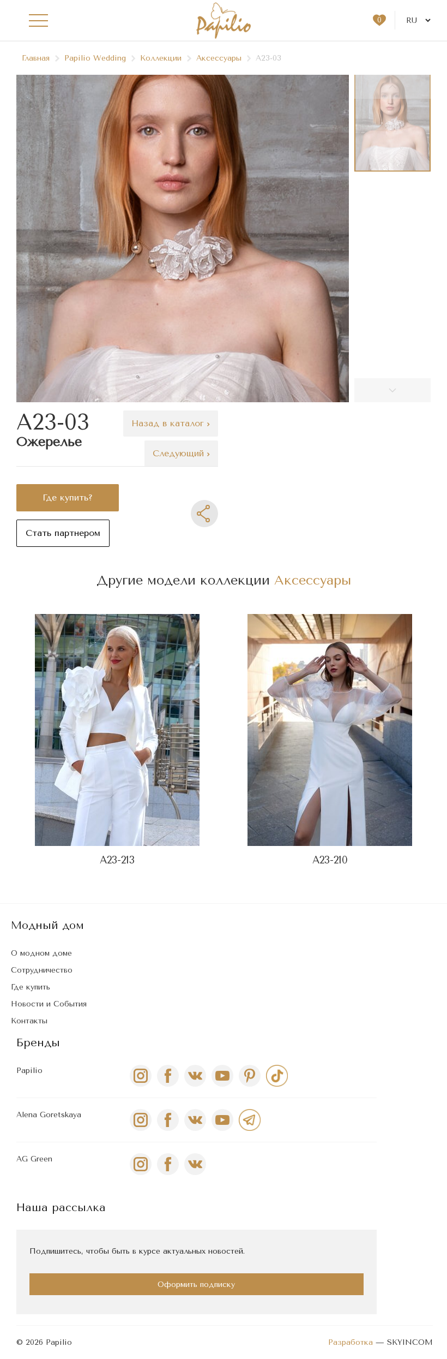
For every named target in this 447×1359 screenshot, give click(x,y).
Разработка (350, 1342)
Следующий (180, 453)
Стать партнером (63, 533)
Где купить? (68, 497)
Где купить (30, 987)
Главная (36, 58)
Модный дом (47, 925)
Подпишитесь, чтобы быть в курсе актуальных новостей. (137, 1251)
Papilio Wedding (95, 58)
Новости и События (49, 1004)
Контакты (29, 1021)
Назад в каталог (169, 423)
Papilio (29, 1070)
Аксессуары (218, 58)
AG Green (34, 1159)
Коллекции (161, 58)
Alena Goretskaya (48, 1114)
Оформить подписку (196, 1284)
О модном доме (41, 953)
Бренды (38, 1042)
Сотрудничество (42, 970)
